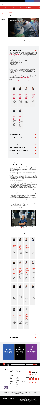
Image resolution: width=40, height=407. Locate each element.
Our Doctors (27, 3)
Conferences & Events (3, 19)
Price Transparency (18, 388)
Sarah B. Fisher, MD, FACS (20, 96)
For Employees (17, 380)
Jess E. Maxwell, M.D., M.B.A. (20, 270)
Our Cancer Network (17, 393)
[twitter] (31, 379)
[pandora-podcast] (34, 382)
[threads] (38, 379)
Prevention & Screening (9, 7)
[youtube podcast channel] (32, 382)
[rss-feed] (37, 382)
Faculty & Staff (3, 15)
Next (34, 218)
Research (29, 7)
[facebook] (29, 379)
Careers (18, 3)
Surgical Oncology (2, 13)
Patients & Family (2, 7)
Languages (31, 3)
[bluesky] (37, 379)
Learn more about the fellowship (24, 77)
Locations (23, 372)
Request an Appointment (29, 0)
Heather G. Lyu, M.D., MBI (14, 293)
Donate (8, 354)
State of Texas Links (34, 392)
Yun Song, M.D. (20, 292)
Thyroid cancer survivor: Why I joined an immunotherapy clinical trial (19, 80)
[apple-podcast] (29, 382)
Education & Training (35, 7)
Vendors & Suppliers (23, 393)
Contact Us (22, 3)
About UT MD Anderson (18, 371)
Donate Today (36, 0)
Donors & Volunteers (16, 7)
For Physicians (23, 7)
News (2, 21)
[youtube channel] (32, 379)
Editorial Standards (17, 378)
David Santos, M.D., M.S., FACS (26, 293)
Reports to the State (20, 392)
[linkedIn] (35, 379)
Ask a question (34, 374)
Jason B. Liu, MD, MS (20, 118)
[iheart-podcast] (35, 382)
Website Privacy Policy (6, 392)
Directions (23, 373)
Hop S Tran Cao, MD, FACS (20, 247)
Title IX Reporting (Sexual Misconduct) (17, 385)
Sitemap (23, 375)
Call (34, 372)
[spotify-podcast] (31, 382)
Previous (12, 218)
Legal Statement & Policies (13, 392)
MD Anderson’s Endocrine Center (14, 54)
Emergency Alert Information (27, 392)
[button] (10, 13)
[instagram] (34, 379)
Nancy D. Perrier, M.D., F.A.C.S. (14, 96)
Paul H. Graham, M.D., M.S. (26, 96)
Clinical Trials (10, 3)
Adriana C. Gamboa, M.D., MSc (26, 316)
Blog (16, 374)
